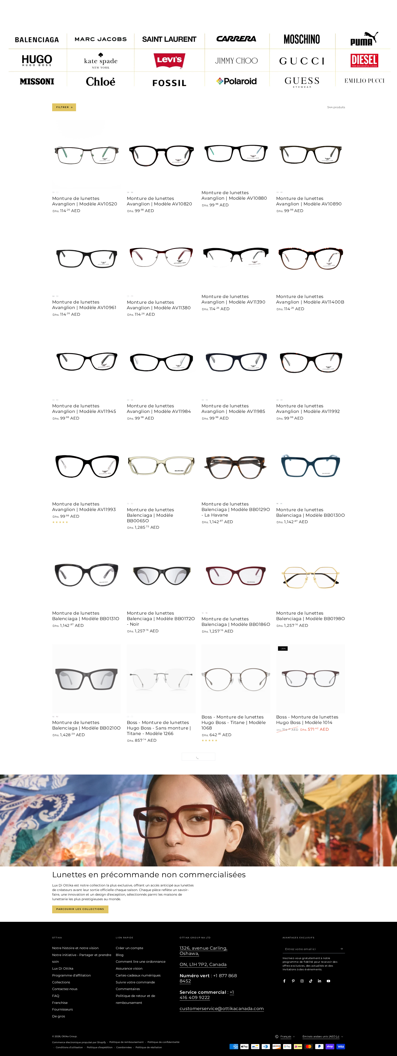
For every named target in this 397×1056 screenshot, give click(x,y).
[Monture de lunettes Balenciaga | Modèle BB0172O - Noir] (161, 575)
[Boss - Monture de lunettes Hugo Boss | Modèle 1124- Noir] (235, 891)
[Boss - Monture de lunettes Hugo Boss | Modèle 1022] (161, 788)
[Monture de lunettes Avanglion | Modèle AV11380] (161, 258)
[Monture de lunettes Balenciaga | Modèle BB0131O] (86, 575)
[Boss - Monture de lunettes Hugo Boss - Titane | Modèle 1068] (235, 678)
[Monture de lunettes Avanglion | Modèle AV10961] (86, 258)
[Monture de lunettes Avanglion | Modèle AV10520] (86, 154)
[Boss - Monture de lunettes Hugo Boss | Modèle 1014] (310, 678)
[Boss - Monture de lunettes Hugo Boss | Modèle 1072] (86, 891)
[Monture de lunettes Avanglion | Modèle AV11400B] (310, 258)
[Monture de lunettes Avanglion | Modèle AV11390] (235, 258)
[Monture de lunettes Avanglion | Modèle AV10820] (161, 154)
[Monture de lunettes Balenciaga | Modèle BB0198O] (310, 575)
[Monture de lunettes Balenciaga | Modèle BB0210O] (86, 678)
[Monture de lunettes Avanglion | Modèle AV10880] (235, 154)
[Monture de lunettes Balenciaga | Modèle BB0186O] (235, 575)
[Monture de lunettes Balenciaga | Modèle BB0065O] (161, 465)
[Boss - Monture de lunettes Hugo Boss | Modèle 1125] (310, 891)
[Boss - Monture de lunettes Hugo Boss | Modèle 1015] (86, 788)
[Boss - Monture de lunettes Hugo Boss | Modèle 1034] (235, 788)
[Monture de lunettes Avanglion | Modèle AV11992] (310, 362)
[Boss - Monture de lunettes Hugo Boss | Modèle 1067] (310, 788)
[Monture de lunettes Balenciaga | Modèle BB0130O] (310, 465)
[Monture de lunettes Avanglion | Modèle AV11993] (86, 465)
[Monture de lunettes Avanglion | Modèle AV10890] (310, 154)
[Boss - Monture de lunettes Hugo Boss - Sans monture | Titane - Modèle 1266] (161, 678)
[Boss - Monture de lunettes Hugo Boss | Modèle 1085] (161, 891)
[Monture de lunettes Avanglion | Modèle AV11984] (161, 362)
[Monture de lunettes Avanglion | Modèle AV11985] (235, 362)
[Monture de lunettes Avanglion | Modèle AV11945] (86, 362)
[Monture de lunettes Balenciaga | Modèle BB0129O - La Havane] (235, 465)
